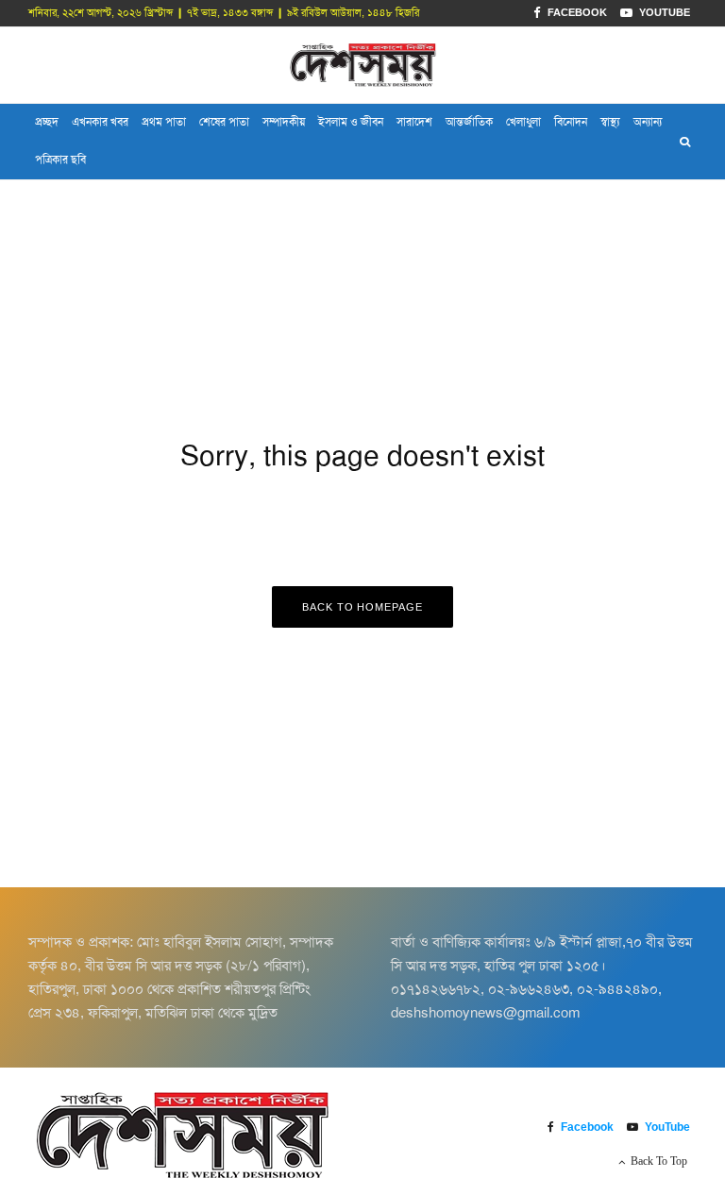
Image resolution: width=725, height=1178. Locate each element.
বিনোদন (570, 121)
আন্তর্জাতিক (469, 121)
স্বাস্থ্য (610, 121)
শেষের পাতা (224, 121)
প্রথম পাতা (164, 121)
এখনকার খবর (100, 121)
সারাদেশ (414, 121)
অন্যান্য (647, 121)
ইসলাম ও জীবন (350, 121)
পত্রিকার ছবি (60, 159)
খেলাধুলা (523, 121)
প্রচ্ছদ (47, 121)
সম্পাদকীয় (283, 121)
